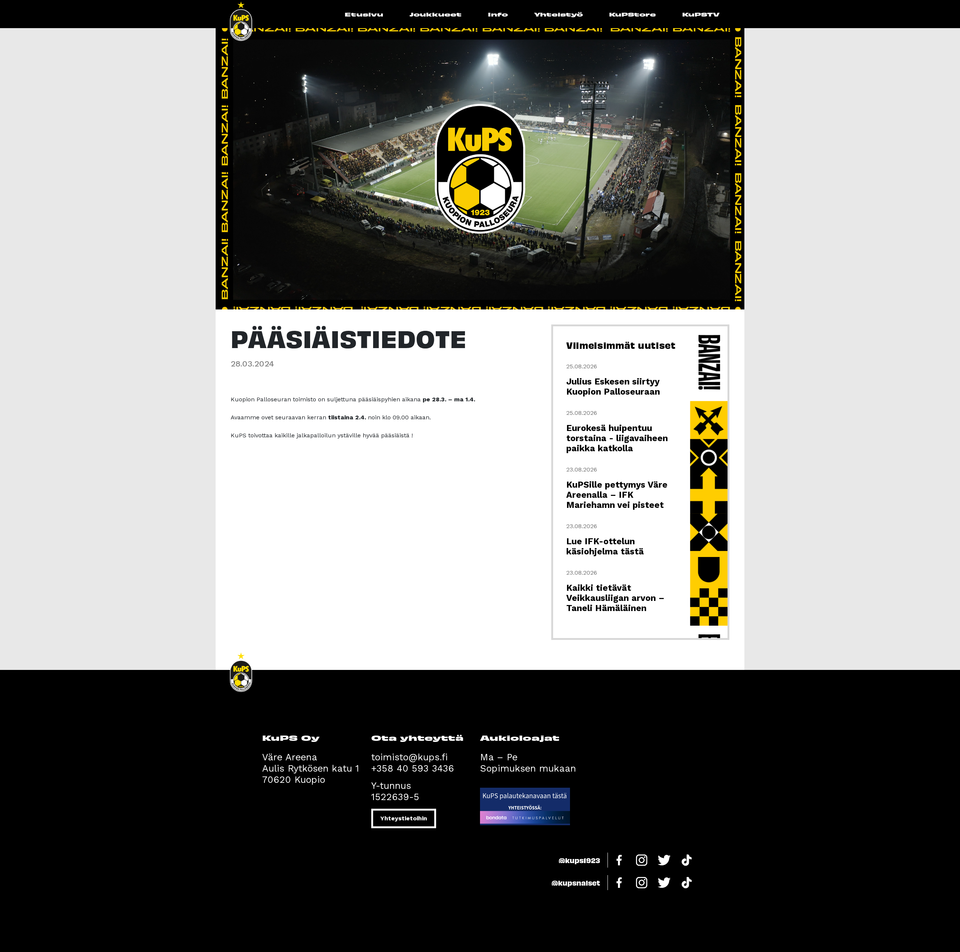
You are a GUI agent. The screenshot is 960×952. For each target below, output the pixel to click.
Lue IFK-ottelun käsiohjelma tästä (605, 546)
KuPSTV (701, 14)
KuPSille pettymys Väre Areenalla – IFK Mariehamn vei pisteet (617, 495)
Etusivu (364, 14)
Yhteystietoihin (403, 818)
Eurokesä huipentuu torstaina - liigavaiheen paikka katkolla (617, 438)
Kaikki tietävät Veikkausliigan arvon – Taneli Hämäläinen (615, 598)
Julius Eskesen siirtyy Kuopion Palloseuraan (613, 387)
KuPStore (632, 14)
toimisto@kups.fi (409, 757)
